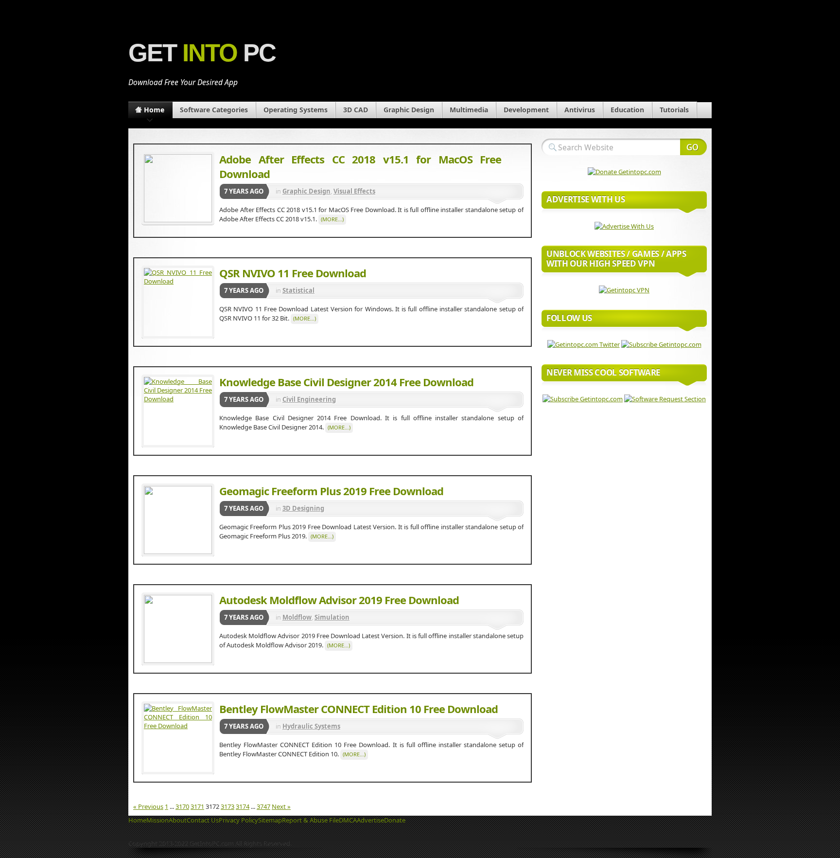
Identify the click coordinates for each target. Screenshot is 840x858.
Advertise (370, 820)
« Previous (148, 806)
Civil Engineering (309, 399)
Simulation (332, 617)
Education (627, 109)
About (178, 820)
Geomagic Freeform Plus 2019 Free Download (331, 490)
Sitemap (270, 820)
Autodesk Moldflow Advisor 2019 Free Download (339, 599)
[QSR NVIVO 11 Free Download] (177, 302)
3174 (242, 806)
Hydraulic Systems (311, 726)
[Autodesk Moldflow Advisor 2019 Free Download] (177, 628)
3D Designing (303, 508)
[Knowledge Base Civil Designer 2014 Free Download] (177, 411)
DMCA (348, 820)
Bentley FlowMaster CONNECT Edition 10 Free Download (358, 708)
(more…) (332, 219)
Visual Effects (354, 191)
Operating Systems (295, 109)
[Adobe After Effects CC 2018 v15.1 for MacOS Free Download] (177, 188)
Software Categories (214, 109)
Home (154, 109)
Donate (394, 820)
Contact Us (203, 820)
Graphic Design (409, 109)
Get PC (202, 53)
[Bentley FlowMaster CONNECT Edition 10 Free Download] (177, 737)
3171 (197, 806)
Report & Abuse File (310, 820)
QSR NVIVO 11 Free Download (292, 273)
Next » (281, 806)
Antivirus (579, 109)
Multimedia (469, 109)
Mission (157, 820)
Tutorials (674, 109)
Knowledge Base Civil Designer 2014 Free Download (346, 382)
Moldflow (297, 617)
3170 (182, 806)
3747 (263, 806)
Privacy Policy (238, 820)
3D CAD (355, 109)
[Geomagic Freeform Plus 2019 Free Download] (177, 519)
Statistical (298, 290)
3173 (227, 806)
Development (526, 109)
